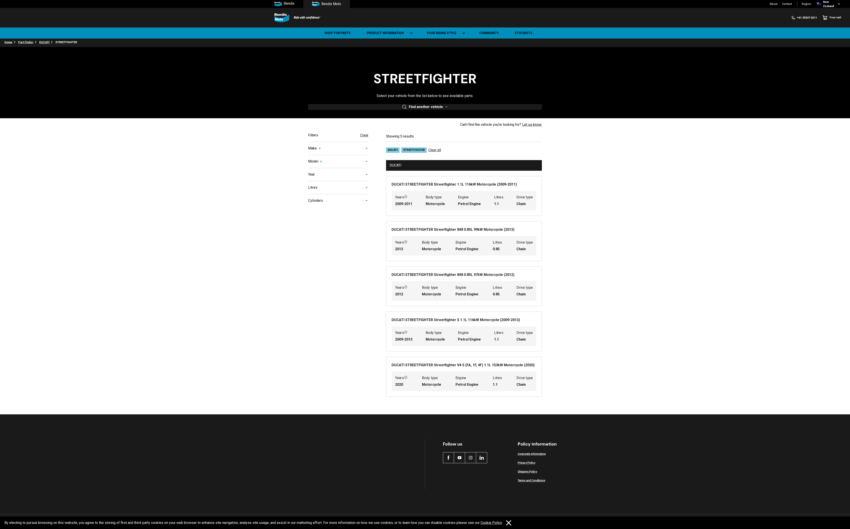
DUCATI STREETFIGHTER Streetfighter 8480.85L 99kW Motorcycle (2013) (453, 229)
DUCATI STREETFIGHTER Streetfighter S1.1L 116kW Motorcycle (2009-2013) (456, 320)
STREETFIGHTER (414, 149)
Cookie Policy (491, 523)
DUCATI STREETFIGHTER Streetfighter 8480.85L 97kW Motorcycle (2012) (453, 275)
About (774, 4)
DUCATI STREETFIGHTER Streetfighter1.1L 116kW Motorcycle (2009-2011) (454, 184)
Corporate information (532, 453)
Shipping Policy (527, 471)
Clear (364, 135)
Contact (787, 4)
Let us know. (532, 124)
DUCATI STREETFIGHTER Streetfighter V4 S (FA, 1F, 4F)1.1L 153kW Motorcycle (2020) (463, 365)
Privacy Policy (526, 462)
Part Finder (25, 42)
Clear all (434, 150)
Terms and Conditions (531, 480)
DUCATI (44, 42)
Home (8, 42)
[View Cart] (843, 33)
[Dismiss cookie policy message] (508, 522)
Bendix (289, 4)
